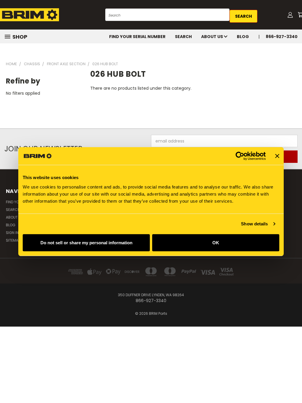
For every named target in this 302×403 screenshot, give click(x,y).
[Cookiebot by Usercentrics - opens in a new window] (240, 156)
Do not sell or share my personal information (86, 242)
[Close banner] (277, 156)
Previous (293, 384)
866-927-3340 (282, 37)
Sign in (12, 232)
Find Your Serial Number (137, 37)
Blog (243, 37)
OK (215, 242)
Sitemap (13, 240)
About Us (212, 37)
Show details (254, 223)
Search (183, 37)
